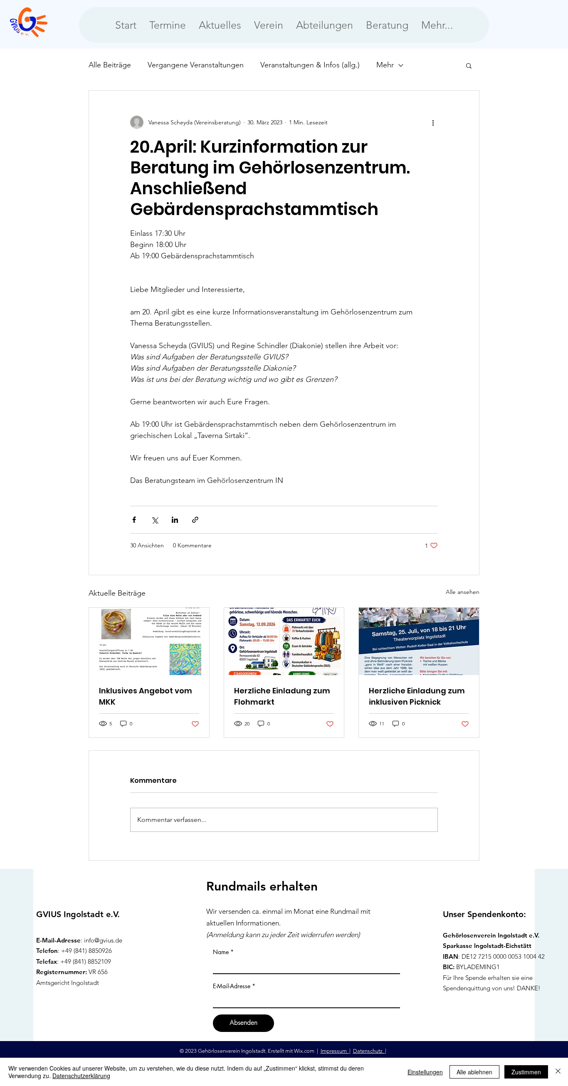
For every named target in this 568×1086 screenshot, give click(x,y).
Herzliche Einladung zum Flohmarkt (282, 696)
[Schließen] (558, 1071)
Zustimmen (526, 1072)
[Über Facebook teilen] (134, 520)
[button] (469, 65)
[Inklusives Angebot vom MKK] (149, 641)
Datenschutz (369, 1051)
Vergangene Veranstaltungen (196, 64)
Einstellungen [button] (425, 1072)
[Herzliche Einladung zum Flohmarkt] (284, 641)
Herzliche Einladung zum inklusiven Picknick (417, 696)
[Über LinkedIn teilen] (175, 520)
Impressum (335, 1051)
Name (221, 952)
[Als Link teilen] (195, 520)
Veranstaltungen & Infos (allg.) (310, 64)
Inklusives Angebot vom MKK (145, 696)
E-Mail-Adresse (231, 986)
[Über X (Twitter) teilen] (154, 520)
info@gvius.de (103, 940)
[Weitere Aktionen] (433, 122)
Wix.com (305, 1051)
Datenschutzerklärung (81, 1075)
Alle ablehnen (474, 1072)
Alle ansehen (462, 592)
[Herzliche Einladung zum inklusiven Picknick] (419, 641)
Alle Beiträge (110, 64)
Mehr (385, 64)
